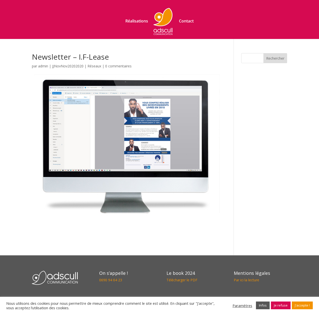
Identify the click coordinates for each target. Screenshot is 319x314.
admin (43, 66)
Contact (186, 21)
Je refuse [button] (281, 305)
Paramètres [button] (242, 305)
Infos (263, 305)
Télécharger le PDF (181, 280)
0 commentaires (118, 66)
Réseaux (94, 66)
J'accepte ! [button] (302, 305)
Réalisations (136, 21)
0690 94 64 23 (110, 280)
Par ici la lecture (246, 280)
